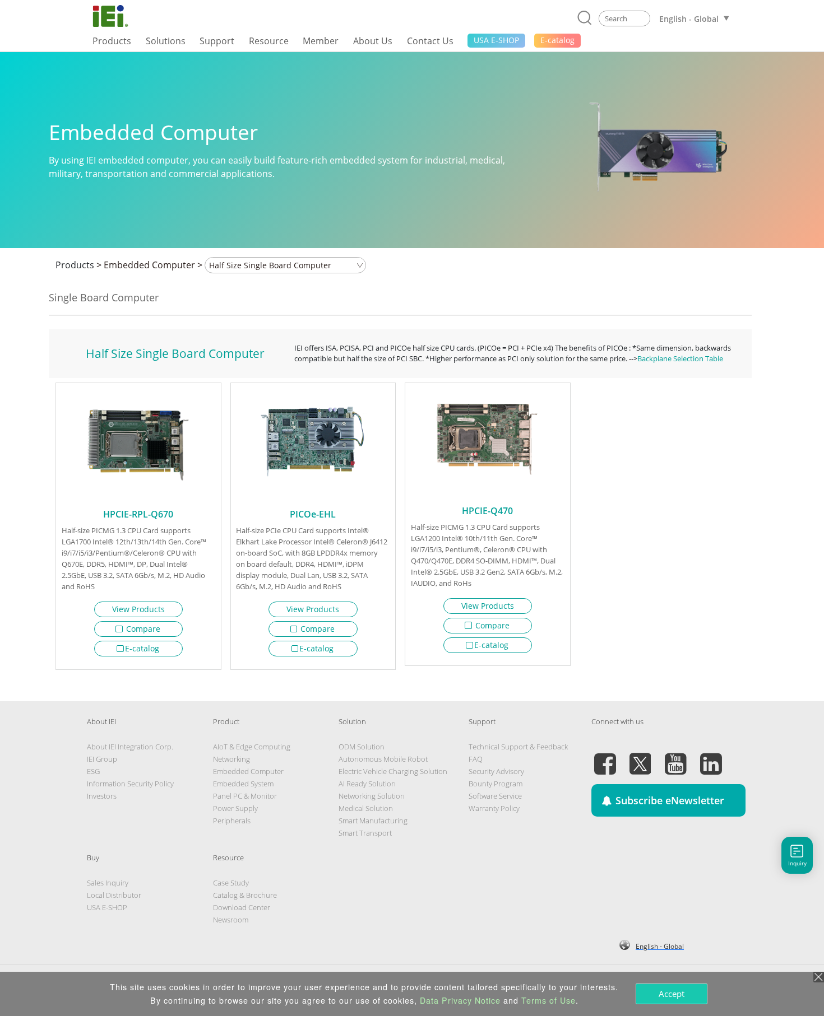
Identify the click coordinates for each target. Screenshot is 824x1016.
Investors (102, 796)
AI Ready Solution (367, 784)
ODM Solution (362, 747)
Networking (231, 759)
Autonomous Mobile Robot (383, 759)
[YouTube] (675, 757)
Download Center (241, 907)
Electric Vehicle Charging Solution (393, 771)
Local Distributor (114, 895)
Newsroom (230, 920)
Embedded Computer (149, 265)
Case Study (231, 883)
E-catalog (142, 648)
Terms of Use (548, 1000)
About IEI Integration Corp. (130, 747)
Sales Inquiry (107, 883)
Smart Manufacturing (373, 820)
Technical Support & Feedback (518, 747)
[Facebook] (604, 757)
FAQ (476, 759)
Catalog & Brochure (245, 895)
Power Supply (235, 808)
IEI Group (102, 759)
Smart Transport (365, 833)
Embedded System (243, 784)
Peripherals (232, 820)
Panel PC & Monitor (245, 796)
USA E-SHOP (107, 907)
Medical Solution (366, 808)
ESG (93, 771)
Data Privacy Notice (460, 1000)
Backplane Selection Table (680, 358)
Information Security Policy (130, 784)
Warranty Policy (494, 808)
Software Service (495, 796)
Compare (142, 628)
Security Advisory (496, 771)
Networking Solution (372, 796)
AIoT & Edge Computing (251, 747)
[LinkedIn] (710, 757)
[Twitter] (640, 757)
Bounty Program (495, 784)
